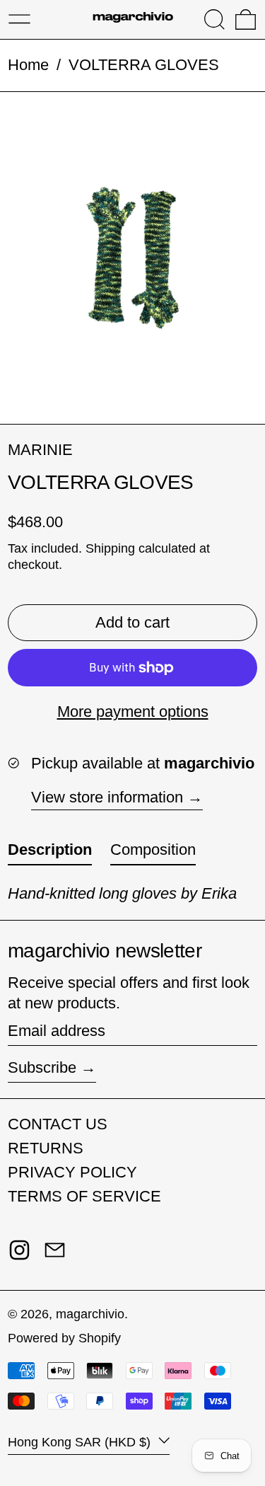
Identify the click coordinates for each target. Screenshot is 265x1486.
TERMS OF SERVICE (84, 1196)
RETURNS (45, 1148)
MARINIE (40, 450)
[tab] (50, 853)
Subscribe (42, 1067)
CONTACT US (57, 1124)
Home (28, 65)
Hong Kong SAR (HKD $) (81, 1442)
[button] (214, 19)
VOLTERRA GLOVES (144, 65)
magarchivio (90, 1314)
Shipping (110, 548)
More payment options (132, 711)
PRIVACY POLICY (72, 1172)
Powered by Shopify (64, 1338)
